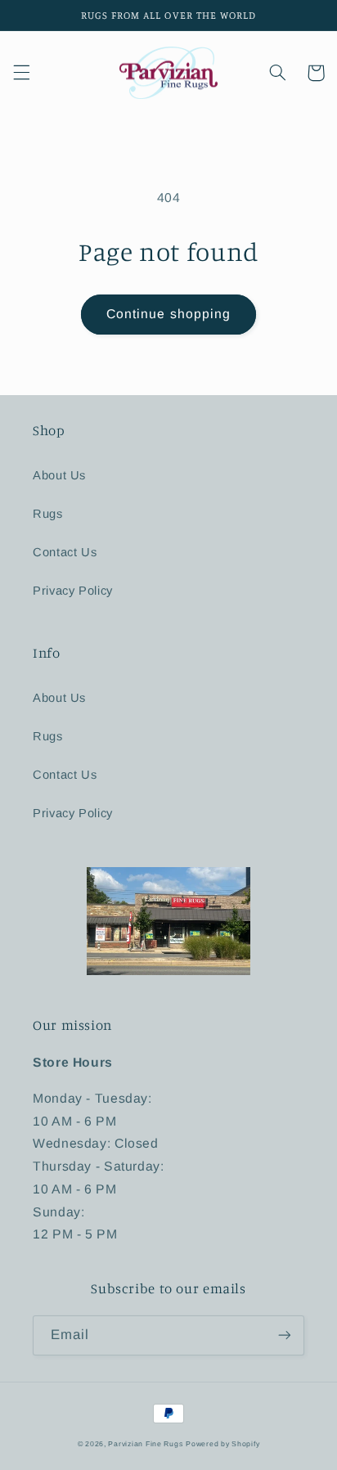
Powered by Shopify (222, 1444)
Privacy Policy (73, 590)
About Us (59, 475)
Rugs (48, 513)
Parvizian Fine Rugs (145, 1444)
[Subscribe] (284, 1335)
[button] (21, 73)
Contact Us (65, 552)
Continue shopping (168, 314)
